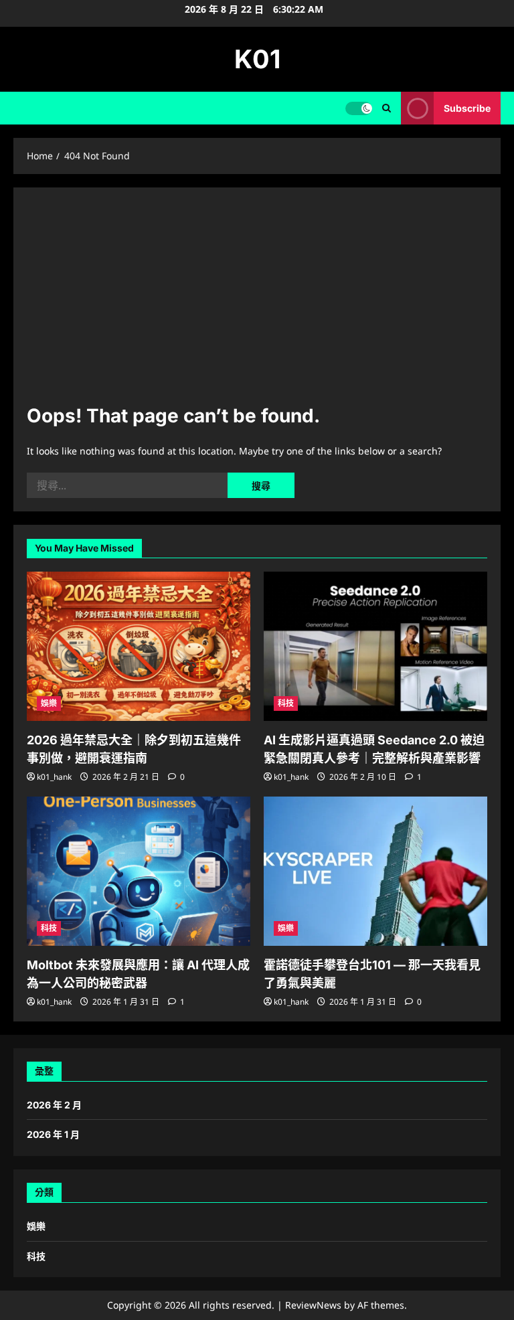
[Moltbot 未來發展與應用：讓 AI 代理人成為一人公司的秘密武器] (138, 871)
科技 (286, 703)
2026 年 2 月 (54, 1104)
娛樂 (49, 703)
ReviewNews (313, 1305)
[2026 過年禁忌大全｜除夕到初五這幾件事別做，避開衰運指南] (138, 646)
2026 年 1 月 (53, 1134)
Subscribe (467, 108)
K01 (257, 59)
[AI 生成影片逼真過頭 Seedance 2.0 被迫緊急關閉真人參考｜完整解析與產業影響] (375, 646)
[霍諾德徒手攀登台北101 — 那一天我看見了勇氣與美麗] (375, 871)
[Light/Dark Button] (358, 108)
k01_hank (54, 776)
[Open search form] (386, 108)
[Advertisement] (257, 301)
